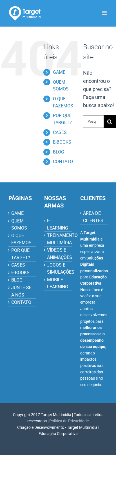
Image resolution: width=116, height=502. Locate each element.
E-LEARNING (57, 224)
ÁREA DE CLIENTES (93, 217)
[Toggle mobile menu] (105, 13)
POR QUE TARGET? (20, 254)
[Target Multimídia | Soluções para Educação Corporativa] (24, 13)
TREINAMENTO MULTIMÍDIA (58, 239)
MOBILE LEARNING (57, 283)
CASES (60, 132)
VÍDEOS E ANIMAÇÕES (58, 253)
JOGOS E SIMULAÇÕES (58, 268)
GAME (59, 72)
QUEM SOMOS (19, 224)
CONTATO (63, 161)
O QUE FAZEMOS (21, 239)
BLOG (58, 152)
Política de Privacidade (69, 421)
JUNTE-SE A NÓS (21, 291)
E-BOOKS (62, 142)
